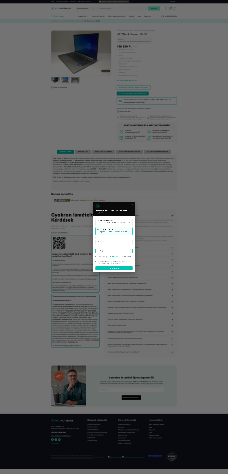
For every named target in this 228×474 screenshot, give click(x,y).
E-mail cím (98, 247)
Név (96, 238)
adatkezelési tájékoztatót (113, 256)
